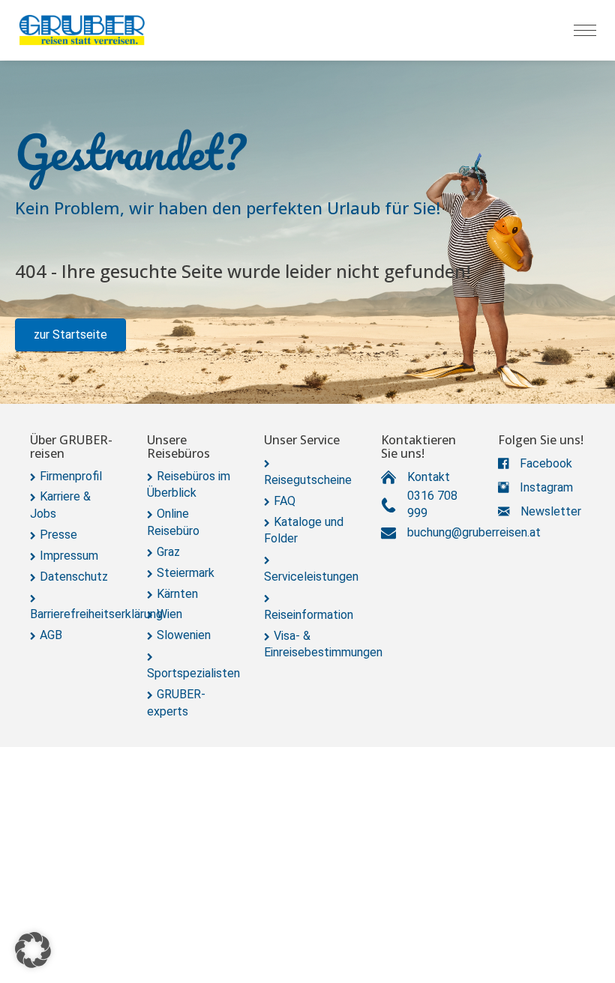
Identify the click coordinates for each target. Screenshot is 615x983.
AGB (51, 635)
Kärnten (177, 594)
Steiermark (185, 573)
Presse (58, 534)
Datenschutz (74, 576)
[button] (70, 334)
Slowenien (184, 635)
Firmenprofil (71, 476)
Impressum (69, 555)
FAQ (285, 501)
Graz (168, 552)
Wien (169, 614)
